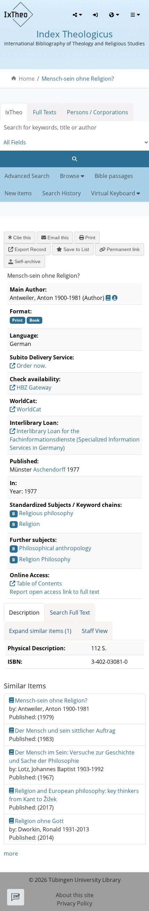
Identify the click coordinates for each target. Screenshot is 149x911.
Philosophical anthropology (55, 548)
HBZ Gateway (33, 387)
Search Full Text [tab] (70, 612)
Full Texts (44, 112)
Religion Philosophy (44, 559)
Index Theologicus (74, 34)
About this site (75, 895)
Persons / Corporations (97, 112)
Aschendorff (49, 469)
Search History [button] (61, 193)
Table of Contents (38, 583)
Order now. (30, 365)
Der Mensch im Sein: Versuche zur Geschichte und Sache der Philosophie (72, 757)
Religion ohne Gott (39, 821)
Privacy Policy (74, 903)
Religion (29, 524)
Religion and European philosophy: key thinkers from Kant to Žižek (74, 795)
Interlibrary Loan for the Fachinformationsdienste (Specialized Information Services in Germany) (75, 439)
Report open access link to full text (54, 592)
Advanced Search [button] (27, 176)
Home (27, 78)
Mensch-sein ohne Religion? (78, 78)
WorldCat (28, 409)
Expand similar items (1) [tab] (40, 631)
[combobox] (74, 127)
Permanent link (122, 249)
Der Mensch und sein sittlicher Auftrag (65, 730)
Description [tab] (24, 612)
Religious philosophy (46, 513)
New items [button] (18, 193)
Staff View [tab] (94, 631)
